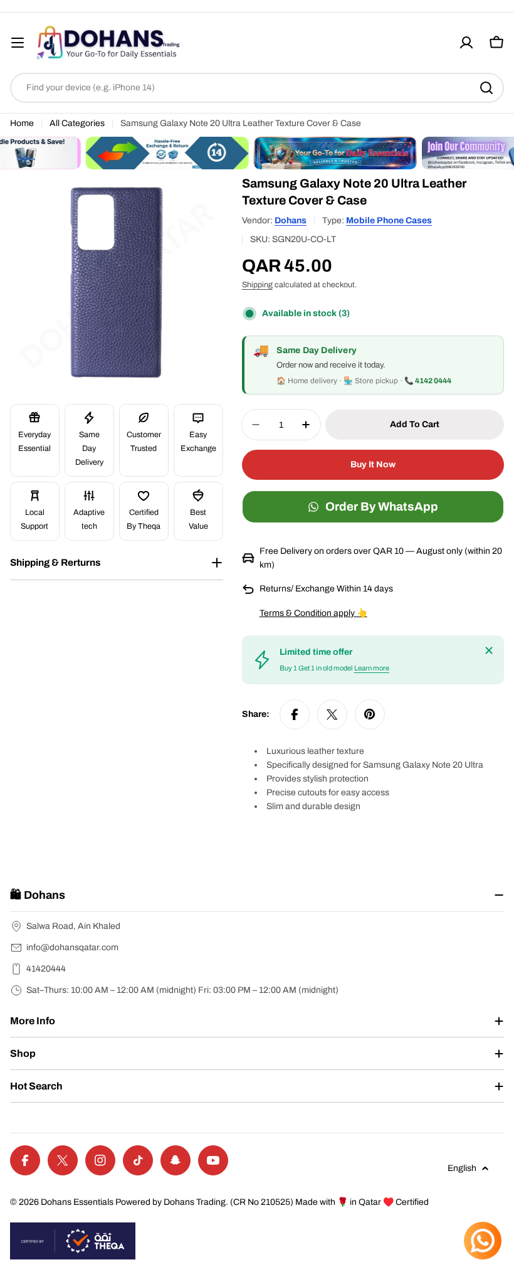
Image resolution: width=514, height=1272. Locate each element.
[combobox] (257, 88)
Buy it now (373, 464)
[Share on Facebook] (295, 714)
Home (22, 123)
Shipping (257, 284)
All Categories (77, 123)
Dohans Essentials (77, 1202)
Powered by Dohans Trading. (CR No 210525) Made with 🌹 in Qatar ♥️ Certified (272, 1202)
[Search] (486, 87)
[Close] (489, 650)
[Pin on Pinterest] (370, 714)
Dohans (291, 220)
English (462, 1168)
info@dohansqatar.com (72, 947)
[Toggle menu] (17, 42)
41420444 (46, 968)
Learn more (371, 668)
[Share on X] (332, 714)
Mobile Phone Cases (389, 220)
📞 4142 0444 (427, 380)
